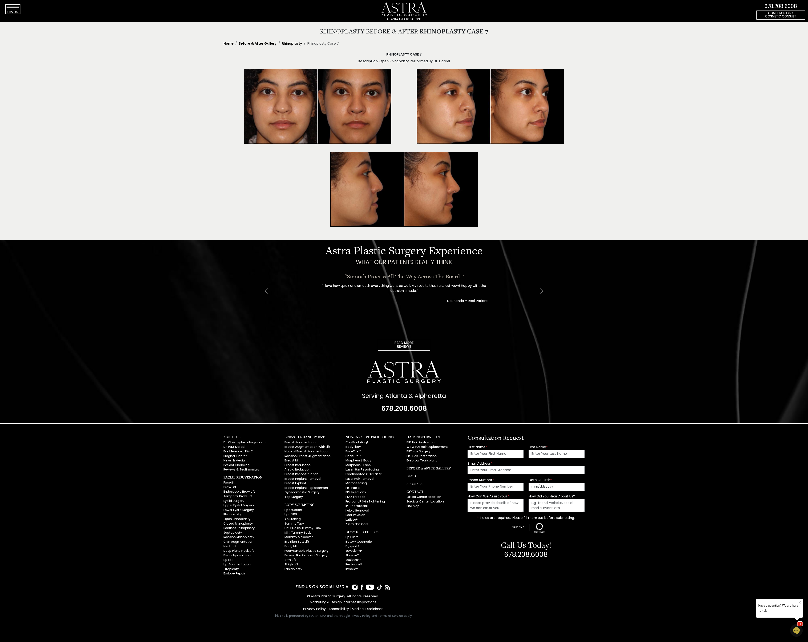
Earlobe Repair (234, 573)
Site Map (413, 506)
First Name (477, 447)
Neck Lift (229, 546)
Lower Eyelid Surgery (238, 510)
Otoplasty (231, 569)
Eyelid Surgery (233, 501)
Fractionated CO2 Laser (363, 474)
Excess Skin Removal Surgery (305, 555)
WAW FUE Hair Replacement (427, 447)
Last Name (538, 447)
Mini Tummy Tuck (297, 532)
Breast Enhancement (304, 437)
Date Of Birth (540, 480)
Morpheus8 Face (358, 465)
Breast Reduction (297, 465)
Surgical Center (235, 456)
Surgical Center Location (425, 501)
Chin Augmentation (238, 542)
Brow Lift (229, 487)
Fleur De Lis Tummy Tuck (302, 528)
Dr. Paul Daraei (234, 447)
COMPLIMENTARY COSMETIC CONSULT (780, 15)
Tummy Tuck (294, 523)
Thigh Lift (291, 564)
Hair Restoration (423, 437)
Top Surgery (293, 497)
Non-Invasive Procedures (370, 437)
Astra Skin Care (357, 524)
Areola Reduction (297, 469)
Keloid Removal (357, 510)
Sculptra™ (353, 560)
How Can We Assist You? (488, 496)
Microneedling (356, 483)
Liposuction (293, 510)
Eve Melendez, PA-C (238, 451)
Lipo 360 (290, 514)
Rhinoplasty (292, 43)
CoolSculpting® (357, 442)
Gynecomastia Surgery (301, 492)
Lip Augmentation (237, 564)
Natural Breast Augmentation (307, 451)
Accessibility (338, 609)
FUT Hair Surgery (419, 451)
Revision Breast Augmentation (307, 456)
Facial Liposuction (237, 555)
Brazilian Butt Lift (296, 542)
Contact (415, 491)
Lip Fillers (352, 537)
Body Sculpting (299, 504)
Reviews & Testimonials (241, 469)
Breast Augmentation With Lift (307, 447)
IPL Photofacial (357, 506)
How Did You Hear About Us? (552, 496)
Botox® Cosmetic (359, 542)
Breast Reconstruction (301, 474)
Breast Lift (292, 460)
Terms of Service (390, 616)
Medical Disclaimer (367, 609)
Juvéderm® (354, 551)
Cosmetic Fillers (362, 531)
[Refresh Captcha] (539, 527)
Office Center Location (424, 497)
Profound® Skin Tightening (365, 501)
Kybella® (352, 569)
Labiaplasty (293, 569)
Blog (411, 476)
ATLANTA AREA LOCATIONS (404, 19)
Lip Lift (228, 560)
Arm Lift (290, 560)
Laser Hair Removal (360, 479)
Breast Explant (295, 483)
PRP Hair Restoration (422, 456)
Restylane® (354, 564)
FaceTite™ (353, 451)
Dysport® (352, 546)
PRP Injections (356, 492)
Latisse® (352, 519)
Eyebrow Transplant (422, 460)
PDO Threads (355, 497)
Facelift (229, 482)
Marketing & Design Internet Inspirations (343, 602)
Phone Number (481, 480)
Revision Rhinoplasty (238, 537)
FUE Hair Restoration (421, 442)
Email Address (480, 463)
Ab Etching (292, 519)
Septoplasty (232, 532)
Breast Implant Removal (302, 479)
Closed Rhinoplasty (238, 523)
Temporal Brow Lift (237, 496)
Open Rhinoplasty (236, 519)
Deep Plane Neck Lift (238, 551)
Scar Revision (355, 515)
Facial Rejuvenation (242, 477)
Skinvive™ (352, 555)
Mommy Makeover (298, 537)
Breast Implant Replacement (306, 488)
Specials (415, 483)
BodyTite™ (353, 447)
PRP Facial (353, 488)
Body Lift (291, 546)
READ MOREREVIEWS (404, 344)
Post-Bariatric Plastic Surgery (306, 551)
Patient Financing (236, 465)
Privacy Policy (314, 609)
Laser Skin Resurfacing (362, 469)
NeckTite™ (353, 456)
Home (228, 43)
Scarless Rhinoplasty (239, 528)
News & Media (234, 460)
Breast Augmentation (301, 442)
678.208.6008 (780, 6)
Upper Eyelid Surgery (238, 505)
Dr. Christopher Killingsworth (244, 442)
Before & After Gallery (258, 43)
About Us (232, 437)
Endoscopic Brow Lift (239, 491)
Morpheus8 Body (358, 460)
